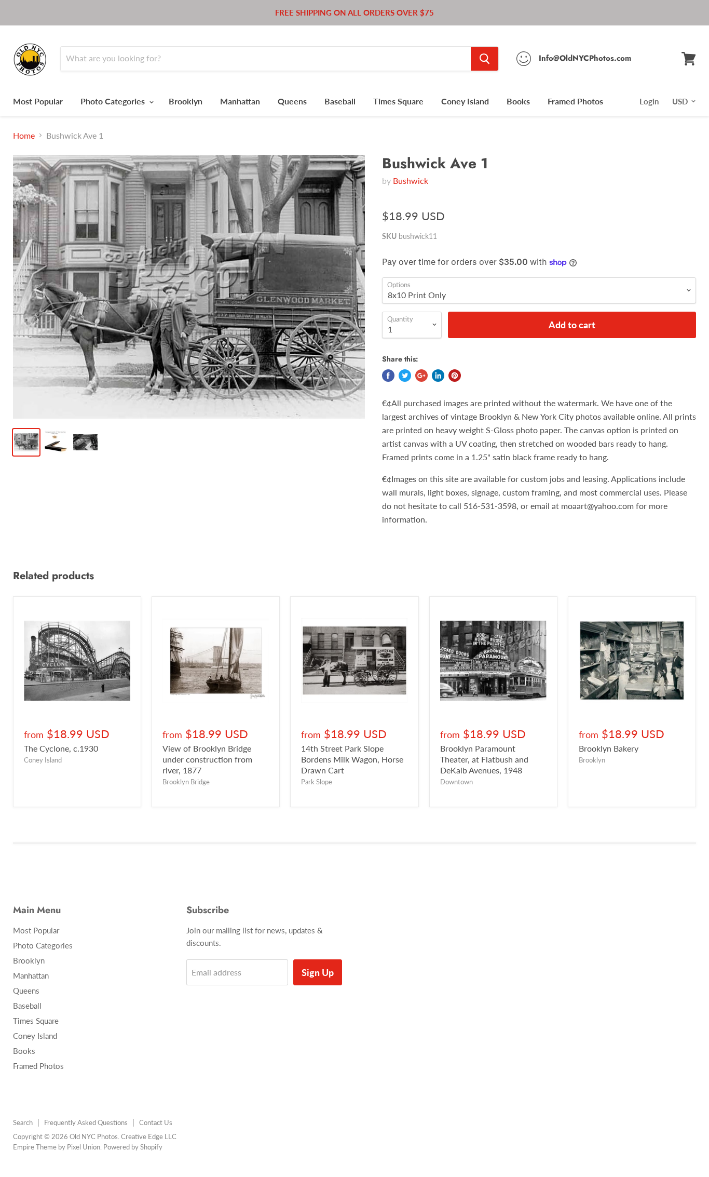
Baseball (340, 101)
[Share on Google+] (421, 375)
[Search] (484, 59)
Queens (292, 101)
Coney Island (465, 101)
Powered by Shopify (132, 1147)
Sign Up (318, 972)
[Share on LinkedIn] (438, 375)
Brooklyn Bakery (608, 748)
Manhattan (240, 101)
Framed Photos (575, 101)
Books (518, 101)
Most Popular (38, 101)
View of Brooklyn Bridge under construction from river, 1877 (207, 759)
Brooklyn (185, 101)
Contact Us (155, 1122)
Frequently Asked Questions (86, 1122)
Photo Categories (113, 101)
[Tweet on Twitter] (405, 375)
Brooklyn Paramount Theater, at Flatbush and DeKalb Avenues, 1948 (484, 759)
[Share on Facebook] (388, 375)
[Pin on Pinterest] (454, 375)
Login (649, 101)
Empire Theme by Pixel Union (56, 1147)
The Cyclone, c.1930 (61, 748)
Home (24, 135)
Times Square (398, 101)
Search (23, 1122)
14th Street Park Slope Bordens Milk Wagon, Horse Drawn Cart (352, 759)
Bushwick (410, 180)
